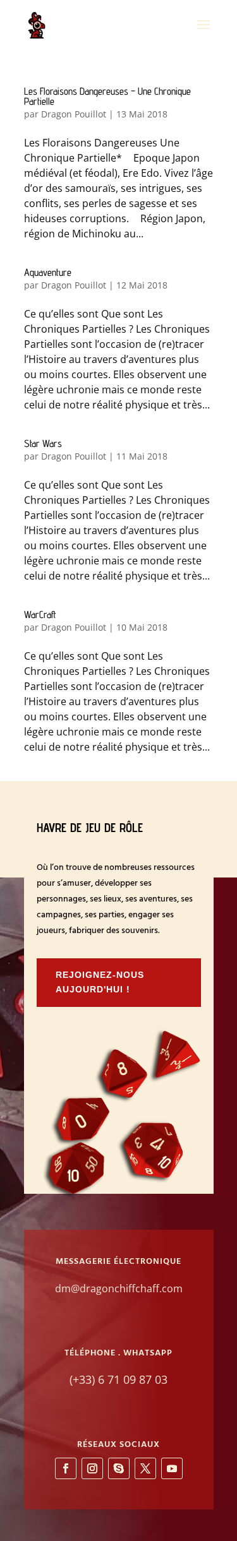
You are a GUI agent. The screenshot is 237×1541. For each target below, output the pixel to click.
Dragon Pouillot (73, 114)
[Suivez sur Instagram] (92, 1468)
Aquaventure (47, 272)
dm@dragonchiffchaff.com (119, 1288)
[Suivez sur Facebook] (65, 1468)
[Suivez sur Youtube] (172, 1468)
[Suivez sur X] (145, 1468)
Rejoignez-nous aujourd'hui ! (100, 982)
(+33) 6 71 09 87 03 (118, 1379)
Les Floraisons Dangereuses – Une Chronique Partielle (107, 96)
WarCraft (40, 615)
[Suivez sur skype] (119, 1468)
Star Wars (43, 443)
